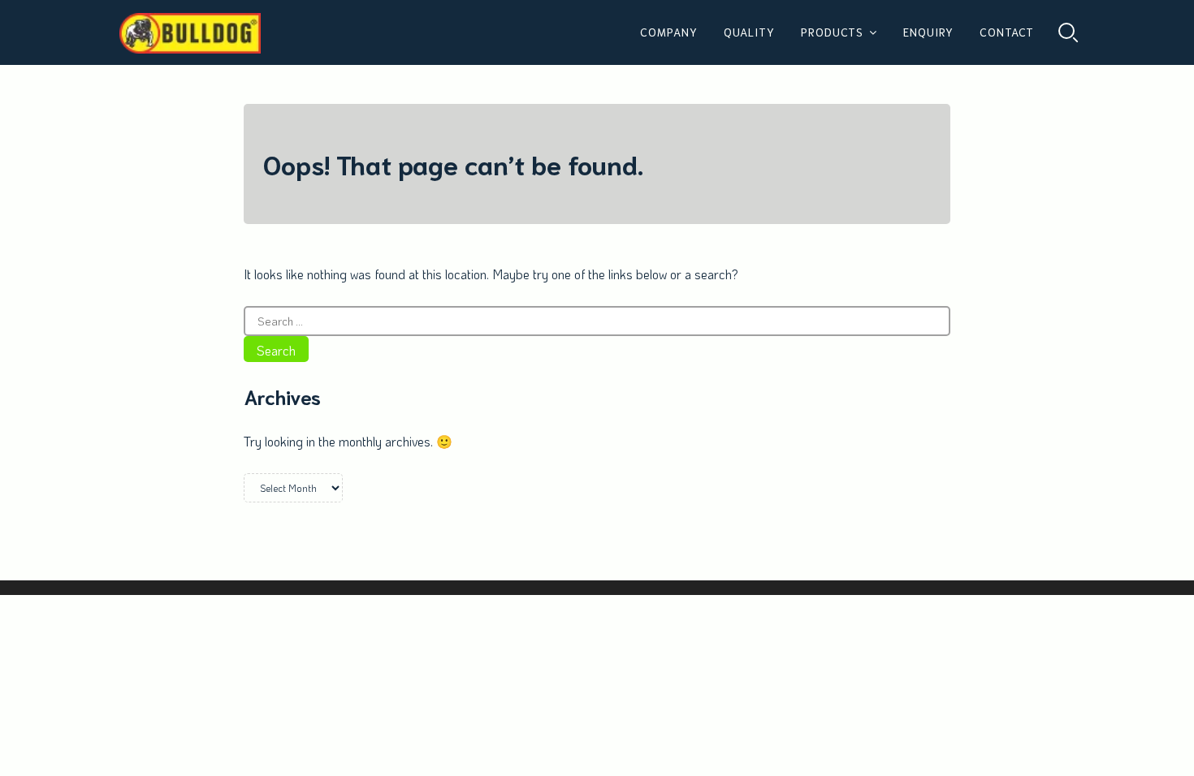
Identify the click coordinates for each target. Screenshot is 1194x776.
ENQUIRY (928, 31)
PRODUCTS (832, 31)
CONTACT (1007, 31)
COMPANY (669, 31)
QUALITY (749, 31)
